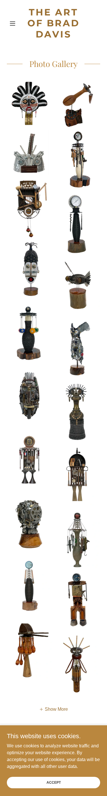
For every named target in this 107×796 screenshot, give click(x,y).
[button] (14, 23)
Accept (54, 782)
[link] (53, 23)
